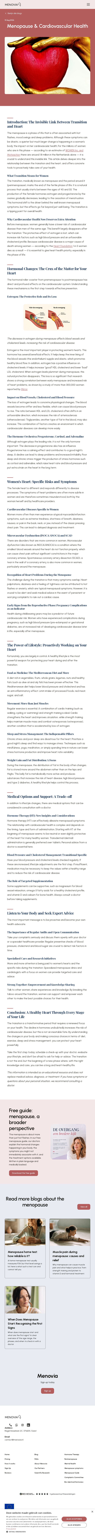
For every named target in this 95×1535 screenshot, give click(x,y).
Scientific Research (42, 1473)
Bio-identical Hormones (73, 1482)
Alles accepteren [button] (74, 1519)
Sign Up (8, 1468)
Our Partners (40, 1468)
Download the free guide (23, 1173)
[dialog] (47, 1522)
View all (83, 1207)
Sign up (47, 1391)
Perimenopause (70, 1459)
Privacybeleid (11, 1529)
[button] (87, 4)
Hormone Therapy (71, 1454)
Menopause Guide (71, 1473)
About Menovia (41, 1464)
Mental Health (70, 1464)
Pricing (7, 1459)
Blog (36, 1454)
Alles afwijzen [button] (74, 1525)
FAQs (37, 1459)
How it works (10, 1464)
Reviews (8, 1473)
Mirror (24, 389)
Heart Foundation (63, 246)
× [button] (92, 1512)
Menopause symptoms (73, 1468)
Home (7, 1454)
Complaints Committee (73, 1477)
